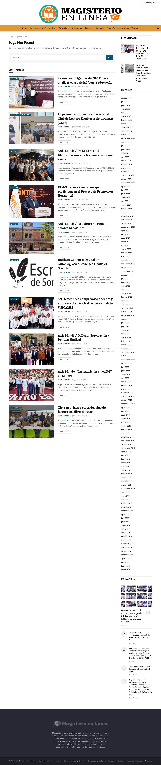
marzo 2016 (126, 533)
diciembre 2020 (127, 348)
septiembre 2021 (128, 315)
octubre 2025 (126, 135)
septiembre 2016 (128, 510)
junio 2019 (125, 415)
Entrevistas (64, 28)
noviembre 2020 (127, 352)
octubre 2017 (126, 485)
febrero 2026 (126, 120)
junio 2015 (125, 566)
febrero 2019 (126, 429)
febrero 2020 (126, 385)
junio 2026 (125, 105)
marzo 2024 (126, 205)
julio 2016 (125, 518)
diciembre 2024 (127, 171)
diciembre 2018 (127, 437)
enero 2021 (125, 345)
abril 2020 (125, 378)
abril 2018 (125, 466)
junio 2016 (125, 522)
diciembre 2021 (127, 304)
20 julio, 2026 (78, 272)
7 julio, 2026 (77, 380)
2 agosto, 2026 (78, 232)
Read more (64, 102)
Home (11, 37)
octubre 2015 (126, 551)
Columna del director (82, 28)
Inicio (24, 28)
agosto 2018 (126, 451)
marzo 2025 (126, 160)
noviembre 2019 (127, 396)
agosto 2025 (126, 142)
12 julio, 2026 (78, 344)
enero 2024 (125, 212)
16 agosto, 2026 (79, 163)
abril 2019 (125, 422)
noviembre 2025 (127, 131)
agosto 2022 (126, 275)
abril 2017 (125, 499)
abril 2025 (125, 157)
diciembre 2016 (127, 507)
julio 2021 (125, 323)
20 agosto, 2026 (79, 87)
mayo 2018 (125, 463)
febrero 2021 (126, 341)
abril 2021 (125, 334)
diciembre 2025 (127, 127)
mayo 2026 (125, 109)
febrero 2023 (126, 252)
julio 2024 (125, 190)
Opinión (100, 28)
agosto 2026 (126, 98)
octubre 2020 (126, 356)
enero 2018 (125, 477)
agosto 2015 (126, 558)
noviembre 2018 (127, 440)
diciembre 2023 (127, 216)
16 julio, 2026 (78, 312)
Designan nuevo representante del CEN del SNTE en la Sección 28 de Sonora (139, 636)
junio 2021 (125, 326)
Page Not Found (21, 37)
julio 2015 (125, 562)
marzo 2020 (126, 381)
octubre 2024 (126, 179)
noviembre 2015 (127, 547)
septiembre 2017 (128, 488)
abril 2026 (125, 113)
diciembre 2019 (127, 393)
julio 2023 (125, 234)
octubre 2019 (126, 400)
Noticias (52, 28)
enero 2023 (125, 256)
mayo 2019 (125, 418)
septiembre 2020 (128, 359)
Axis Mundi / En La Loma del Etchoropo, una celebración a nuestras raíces (85, 155)
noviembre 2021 (127, 308)
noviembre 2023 (127, 219)
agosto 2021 (126, 319)
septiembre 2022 (128, 271)
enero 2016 (125, 540)
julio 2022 (125, 278)
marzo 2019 (126, 426)
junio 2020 (125, 370)
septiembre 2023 (128, 227)
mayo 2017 (125, 496)
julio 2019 (125, 411)
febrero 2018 (126, 474)
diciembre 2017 (127, 481)
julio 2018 (125, 455)
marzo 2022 (126, 293)
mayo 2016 (125, 525)
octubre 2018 (126, 444)
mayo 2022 (125, 286)
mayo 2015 (125, 569)
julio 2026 (125, 101)
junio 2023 (125, 238)
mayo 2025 (125, 153)
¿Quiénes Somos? (37, 28)
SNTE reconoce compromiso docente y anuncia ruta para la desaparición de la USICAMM (85, 303)
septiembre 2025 (128, 138)
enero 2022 (125, 300)
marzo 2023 (126, 249)
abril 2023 (125, 245)
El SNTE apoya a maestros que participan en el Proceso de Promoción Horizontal (85, 191)
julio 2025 (125, 146)
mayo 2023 (125, 241)
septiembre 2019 (128, 404)
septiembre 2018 (128, 448)
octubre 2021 (126, 312)
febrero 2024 (126, 208)
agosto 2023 (126, 230)
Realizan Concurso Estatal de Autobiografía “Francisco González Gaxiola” (82, 264)
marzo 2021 (126, 337)
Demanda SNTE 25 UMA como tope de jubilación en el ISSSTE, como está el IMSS (131, 616)
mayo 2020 (125, 374)
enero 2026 (125, 124)
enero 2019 (125, 433)
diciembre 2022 (127, 260)
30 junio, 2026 (78, 416)
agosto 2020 (126, 363)
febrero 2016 (126, 536)
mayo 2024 (125, 197)
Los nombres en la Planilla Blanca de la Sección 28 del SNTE (139, 668)
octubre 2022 (126, 267)
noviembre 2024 (127, 175)
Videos (134, 28)
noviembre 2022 (127, 264)
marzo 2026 (126, 116)
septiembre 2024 (128, 182)
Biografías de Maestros (118, 28)
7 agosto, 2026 (78, 200)
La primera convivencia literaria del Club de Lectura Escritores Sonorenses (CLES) (85, 118)
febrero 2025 (126, 164)
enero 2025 (125, 168)
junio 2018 (125, 459)
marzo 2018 (126, 470)
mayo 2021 (125, 330)
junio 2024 (125, 194)
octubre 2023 (126, 223)
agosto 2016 (126, 514)
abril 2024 (125, 201)
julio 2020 (125, 367)
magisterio (65, 87)
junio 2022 (125, 282)
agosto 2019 (126, 407)
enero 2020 (125, 389)
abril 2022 (125, 289)
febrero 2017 (126, 503)
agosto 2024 (126, 186)
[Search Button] (109, 57)
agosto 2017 (126, 492)
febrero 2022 (126, 297)
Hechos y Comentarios (20, 115)
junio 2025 (125, 149)
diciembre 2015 (127, 544)
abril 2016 (125, 529)
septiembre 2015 (128, 555)
